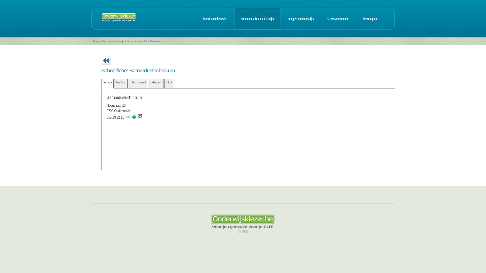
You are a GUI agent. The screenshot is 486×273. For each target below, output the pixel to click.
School (107, 82)
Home (96, 41)
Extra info (155, 82)
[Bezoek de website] (134, 117)
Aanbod (121, 82)
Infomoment (138, 82)
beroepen (370, 18)
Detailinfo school (158, 41)
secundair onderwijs (257, 18)
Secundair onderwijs (113, 41)
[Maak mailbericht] (128, 117)
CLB (169, 82)
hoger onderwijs (301, 18)
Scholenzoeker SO (137, 41)
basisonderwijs (215, 18)
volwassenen (338, 18)
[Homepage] (119, 18)
